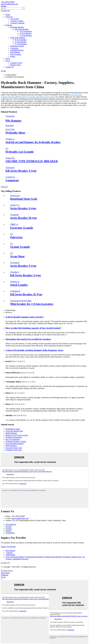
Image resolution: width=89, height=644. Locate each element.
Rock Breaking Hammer (15, 444)
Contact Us (10, 67)
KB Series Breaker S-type (25, 275)
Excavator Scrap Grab (14, 448)
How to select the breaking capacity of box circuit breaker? (33, 328)
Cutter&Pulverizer (17, 50)
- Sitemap (9, 553)
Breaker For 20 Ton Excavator (17, 435)
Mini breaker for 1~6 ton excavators (31, 303)
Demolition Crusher (13, 429)
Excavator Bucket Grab (14, 431)
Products (9, 25)
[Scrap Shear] (11, 253)
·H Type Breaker (25, 31)
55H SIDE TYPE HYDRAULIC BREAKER (32, 161)
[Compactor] (10, 177)
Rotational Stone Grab (23, 198)
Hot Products (10, 551)
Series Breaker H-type (23, 217)
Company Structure (17, 23)
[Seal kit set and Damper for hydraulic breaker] (10, 139)
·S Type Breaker (25, 33)
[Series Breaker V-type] (14, 263)
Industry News (15, 65)
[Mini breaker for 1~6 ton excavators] (21, 301)
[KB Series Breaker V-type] (10, 168)
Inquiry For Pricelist (8, 547)
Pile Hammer (15, 52)
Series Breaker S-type (23, 208)
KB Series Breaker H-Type (26, 294)
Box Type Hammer (13, 439)
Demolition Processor (20, 559)
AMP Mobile (10, 555)
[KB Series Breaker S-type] (14, 272)
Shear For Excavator (46, 97)
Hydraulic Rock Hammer (34, 557)
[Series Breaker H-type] (14, 215)
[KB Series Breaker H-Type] (15, 291)
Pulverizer (16, 237)
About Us (9, 17)
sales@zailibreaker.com (20, 518)
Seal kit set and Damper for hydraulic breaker (33, 142)
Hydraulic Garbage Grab (72, 557)
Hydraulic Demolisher (14, 437)
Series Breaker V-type (23, 265)
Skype (3, 577)
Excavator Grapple (21, 227)
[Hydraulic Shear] (10, 129)
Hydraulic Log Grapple (20, 151)
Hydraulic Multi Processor (17, 97)
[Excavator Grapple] (14, 224)
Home (8, 15)
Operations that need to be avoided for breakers (28, 339)
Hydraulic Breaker (17, 27)
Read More (10, 126)
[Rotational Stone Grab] (15, 196)
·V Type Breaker (25, 36)
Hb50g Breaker (11, 446)
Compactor (14, 48)
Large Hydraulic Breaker (15, 557)
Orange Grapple (20, 246)
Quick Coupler (15, 54)
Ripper (12, 56)
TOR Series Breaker (17, 38)
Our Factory (14, 19)
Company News (16, 63)
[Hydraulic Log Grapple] (7, 149)
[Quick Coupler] (14, 282)
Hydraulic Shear (15, 132)
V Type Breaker (21, 44)
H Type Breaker (21, 40)
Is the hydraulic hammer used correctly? (25, 317)
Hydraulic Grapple (17, 46)
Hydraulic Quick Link (14, 450)
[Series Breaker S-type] (14, 205)
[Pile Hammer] (10, 116)
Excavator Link (33, 97)
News (8, 61)
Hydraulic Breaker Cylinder (16, 441)
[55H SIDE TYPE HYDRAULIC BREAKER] (10, 158)
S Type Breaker (20, 42)
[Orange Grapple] (11, 244)
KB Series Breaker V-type (21, 170)
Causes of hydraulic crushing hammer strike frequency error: (35, 350)
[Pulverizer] (11, 234)
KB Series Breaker (22, 29)
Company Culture (16, 21)
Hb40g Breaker (11, 433)
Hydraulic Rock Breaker (53, 557)
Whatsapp (4, 575)
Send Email (5, 573)
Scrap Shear (17, 256)
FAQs (8, 59)
